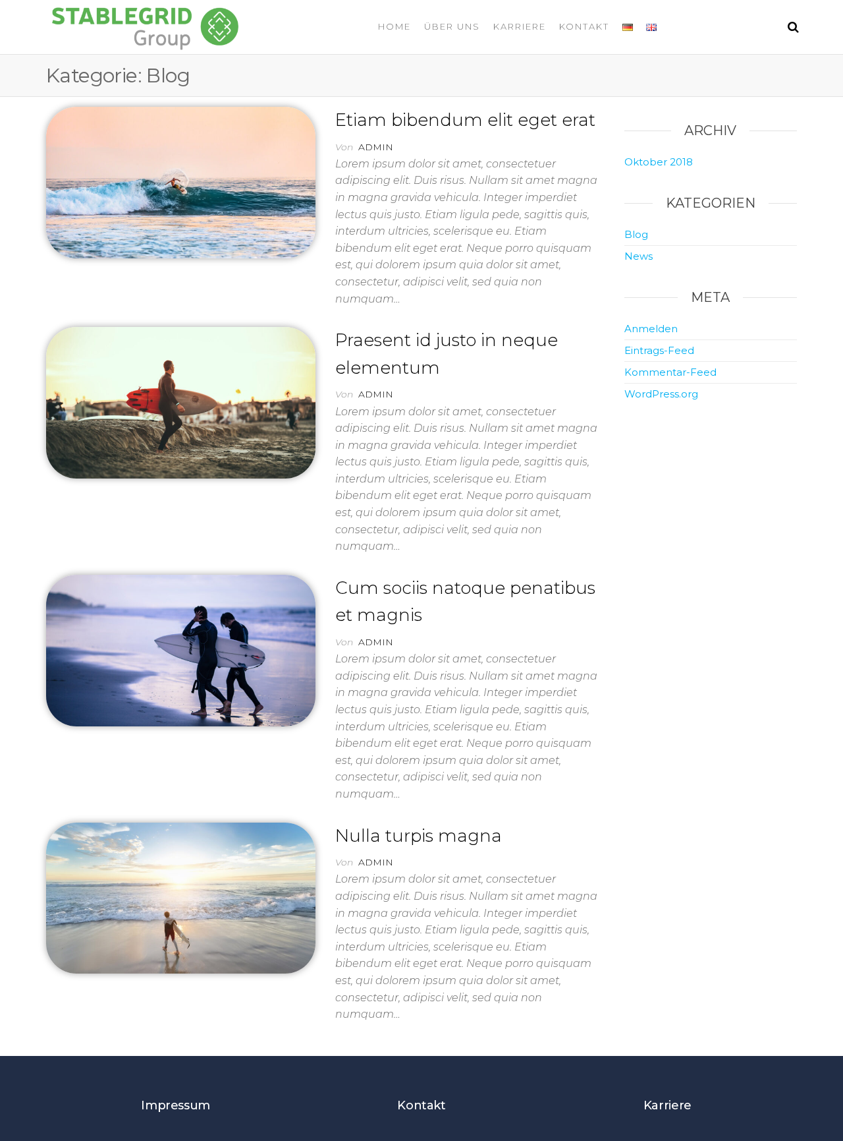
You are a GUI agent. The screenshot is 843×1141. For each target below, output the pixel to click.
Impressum (175, 1105)
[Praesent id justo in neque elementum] (180, 402)
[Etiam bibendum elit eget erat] (180, 181)
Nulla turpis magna (418, 835)
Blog (636, 234)
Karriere (519, 26)
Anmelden (651, 328)
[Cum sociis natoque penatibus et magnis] (180, 649)
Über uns (452, 26)
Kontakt (584, 26)
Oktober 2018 (658, 162)
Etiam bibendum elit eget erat (465, 120)
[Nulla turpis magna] (180, 897)
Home (394, 26)
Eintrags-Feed (659, 350)
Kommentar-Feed (670, 372)
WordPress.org (661, 394)
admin (375, 147)
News (638, 256)
